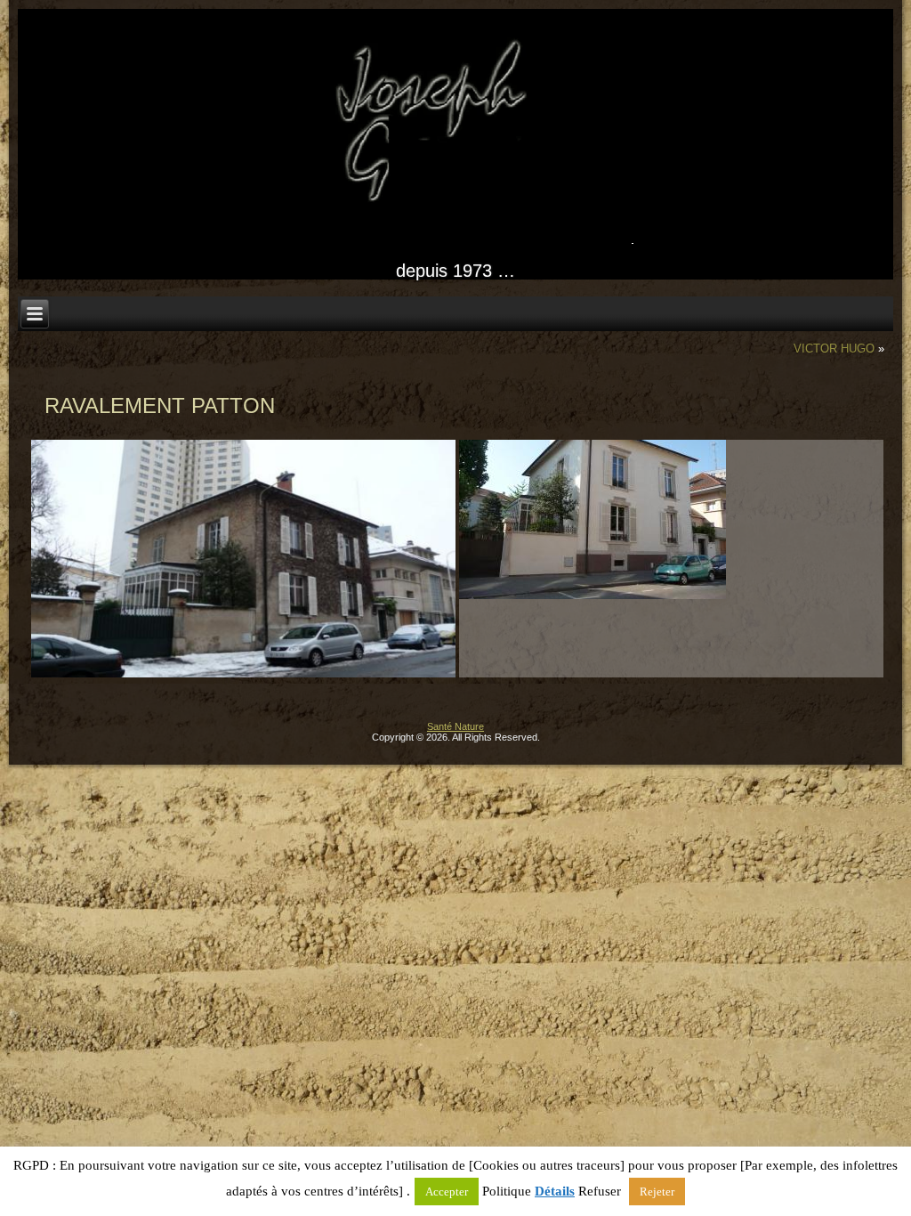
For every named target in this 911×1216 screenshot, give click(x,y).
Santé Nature (455, 726)
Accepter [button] (446, 1191)
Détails (555, 1191)
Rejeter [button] (657, 1191)
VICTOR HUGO (834, 348)
